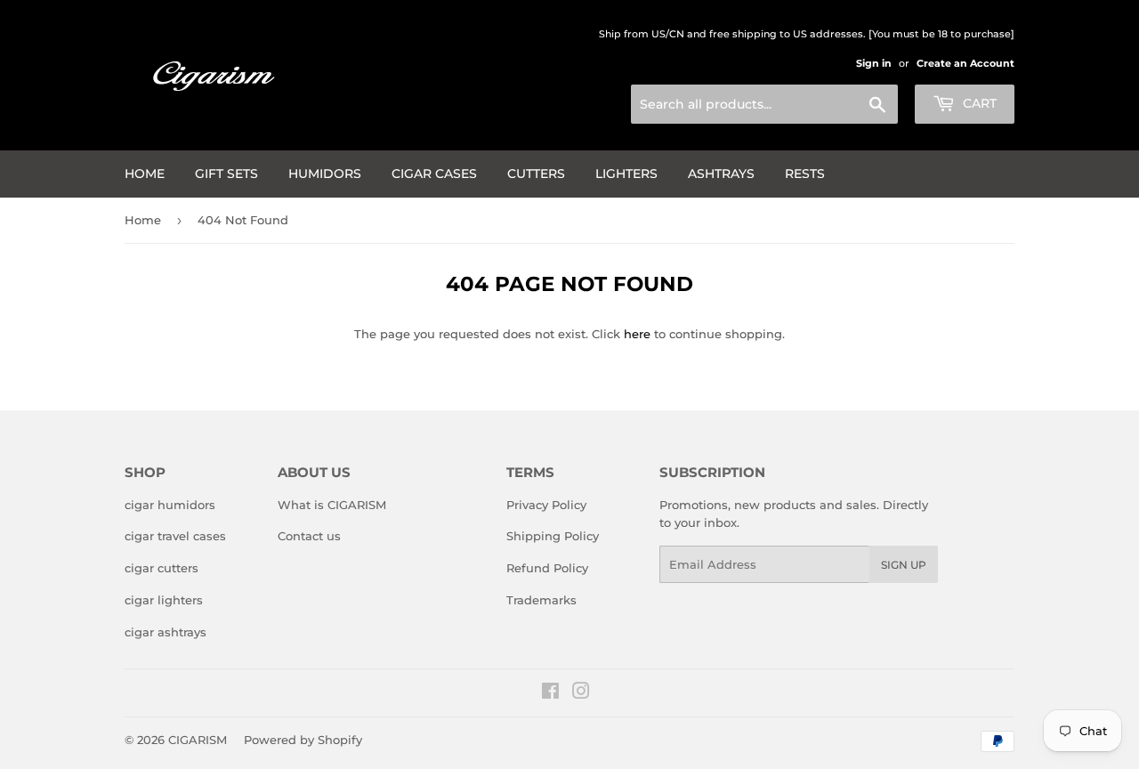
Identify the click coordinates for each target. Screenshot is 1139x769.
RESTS (805, 174)
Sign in (874, 63)
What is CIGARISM (332, 505)
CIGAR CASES (434, 174)
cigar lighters (164, 600)
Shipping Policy (552, 536)
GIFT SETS (226, 174)
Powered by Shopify (303, 740)
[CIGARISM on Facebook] (550, 693)
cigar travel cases (175, 536)
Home (145, 174)
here (637, 334)
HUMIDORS (324, 174)
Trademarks (541, 600)
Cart (978, 103)
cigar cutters (161, 568)
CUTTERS (536, 174)
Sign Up (903, 564)
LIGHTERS (626, 174)
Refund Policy (547, 568)
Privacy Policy (546, 505)
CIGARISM (197, 740)
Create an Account (965, 63)
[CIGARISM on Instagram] (581, 693)
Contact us (309, 536)
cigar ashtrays (165, 632)
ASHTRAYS (721, 174)
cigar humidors (170, 505)
